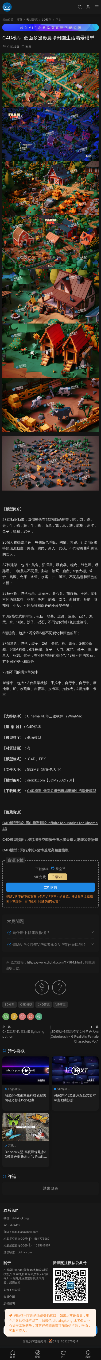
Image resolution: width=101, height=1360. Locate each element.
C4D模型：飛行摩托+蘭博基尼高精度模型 (35, 850)
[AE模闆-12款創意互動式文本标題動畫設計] (75, 1070)
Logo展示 (14, 1089)
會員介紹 (9, 1296)
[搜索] (80, 6)
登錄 (54, 1188)
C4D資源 (44, 1004)
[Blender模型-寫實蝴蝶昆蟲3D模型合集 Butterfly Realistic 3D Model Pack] (25, 1127)
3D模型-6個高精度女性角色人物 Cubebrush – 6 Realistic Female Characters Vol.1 (75, 1036)
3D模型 (9, 1004)
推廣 (28, 47)
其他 (11, 1145)
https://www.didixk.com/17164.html (54, 962)
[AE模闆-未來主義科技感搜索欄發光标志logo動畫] (25, 1070)
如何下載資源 (12, 1289)
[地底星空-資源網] (7, 7)
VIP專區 (60, 1004)
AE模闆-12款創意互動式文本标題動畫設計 (75, 1097)
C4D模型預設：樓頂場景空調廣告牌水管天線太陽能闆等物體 (50, 839)
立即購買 (50, 887)
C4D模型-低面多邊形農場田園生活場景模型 (61, 791)
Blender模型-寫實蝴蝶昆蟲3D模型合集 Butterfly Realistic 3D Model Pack (25, 1154)
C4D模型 (13, 47)
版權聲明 (9, 1303)
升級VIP (57, 877)
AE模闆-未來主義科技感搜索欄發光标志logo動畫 (25, 1097)
